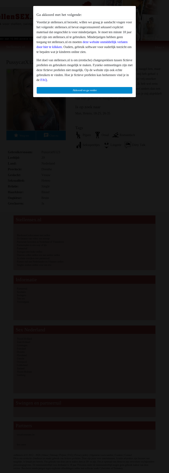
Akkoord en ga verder (85, 90)
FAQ (43, 80)
